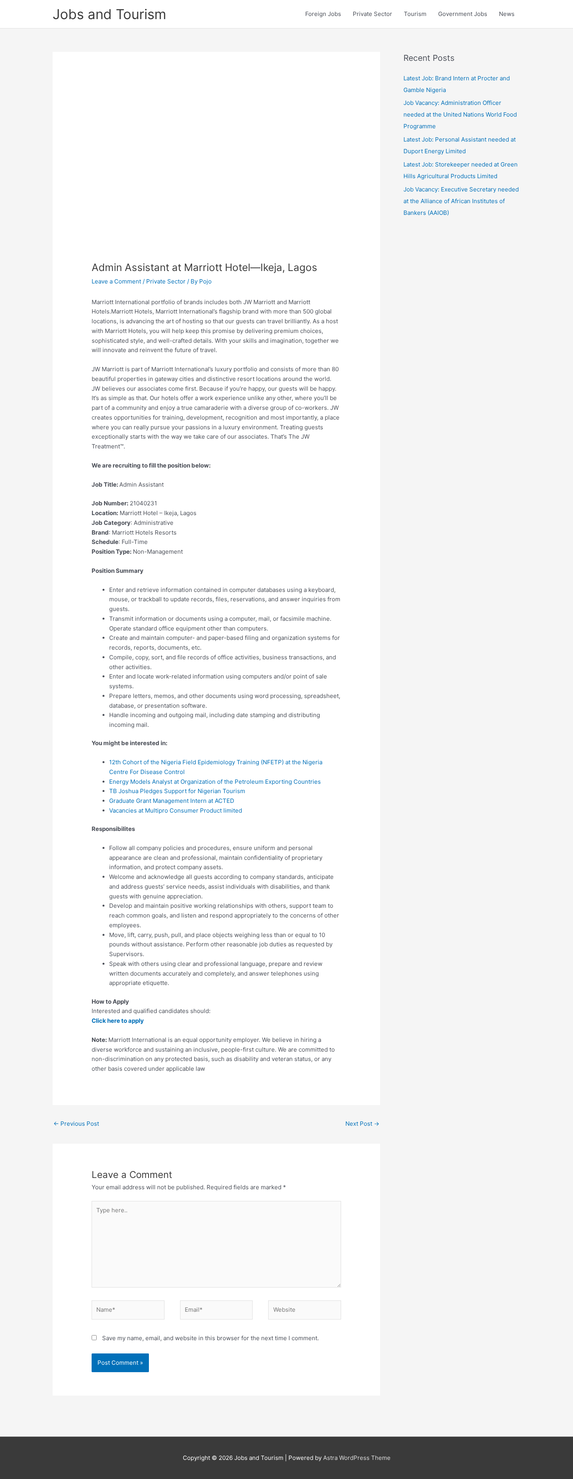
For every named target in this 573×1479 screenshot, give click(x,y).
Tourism (415, 14)
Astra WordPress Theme (357, 1457)
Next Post (362, 1123)
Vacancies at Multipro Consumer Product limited (175, 810)
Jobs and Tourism (109, 14)
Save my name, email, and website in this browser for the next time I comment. (210, 1338)
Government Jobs (462, 14)
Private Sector (372, 14)
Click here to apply (118, 1020)
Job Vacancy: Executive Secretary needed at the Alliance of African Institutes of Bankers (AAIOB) (461, 201)
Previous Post (76, 1123)
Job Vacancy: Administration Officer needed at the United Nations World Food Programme (460, 114)
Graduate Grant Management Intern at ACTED (171, 800)
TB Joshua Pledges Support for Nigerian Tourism (177, 791)
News (507, 14)
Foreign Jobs (323, 14)
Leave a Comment (116, 281)
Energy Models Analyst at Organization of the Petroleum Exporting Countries (215, 781)
